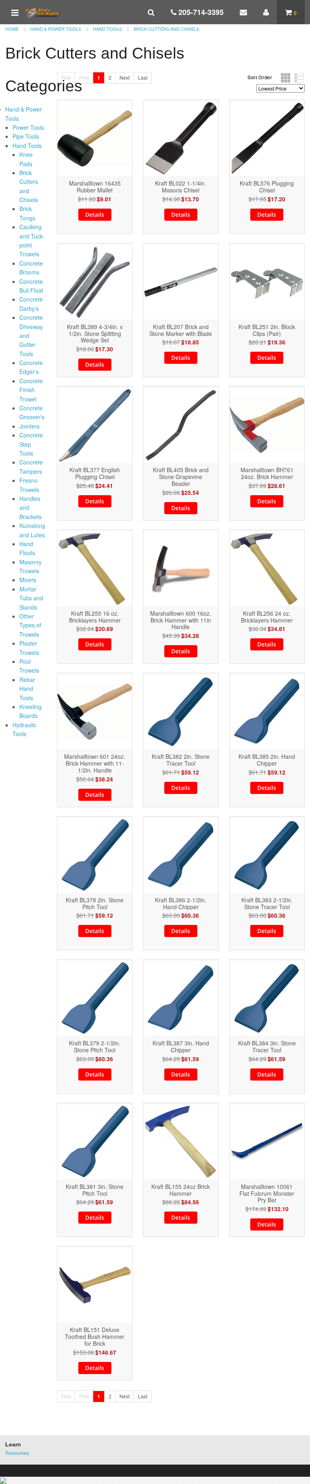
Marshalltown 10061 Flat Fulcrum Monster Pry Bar (266, 1193)
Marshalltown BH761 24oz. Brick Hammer (267, 473)
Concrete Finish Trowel (31, 390)
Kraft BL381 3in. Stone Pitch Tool (95, 1190)
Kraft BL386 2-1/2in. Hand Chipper (180, 903)
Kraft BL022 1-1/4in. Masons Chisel (180, 187)
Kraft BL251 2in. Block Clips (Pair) (267, 330)
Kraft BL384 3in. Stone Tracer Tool (267, 1046)
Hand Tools (27, 145)
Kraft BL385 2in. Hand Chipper (267, 760)
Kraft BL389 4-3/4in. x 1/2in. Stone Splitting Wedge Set (95, 333)
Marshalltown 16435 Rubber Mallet (95, 187)
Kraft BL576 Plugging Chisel (267, 187)
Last (142, 77)
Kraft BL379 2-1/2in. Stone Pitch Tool (94, 1046)
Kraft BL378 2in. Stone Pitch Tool (95, 903)
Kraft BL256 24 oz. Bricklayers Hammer (267, 617)
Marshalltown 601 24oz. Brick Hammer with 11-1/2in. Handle (94, 763)
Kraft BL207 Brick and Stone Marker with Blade (180, 330)
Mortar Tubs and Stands (31, 598)
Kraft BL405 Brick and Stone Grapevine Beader (181, 477)
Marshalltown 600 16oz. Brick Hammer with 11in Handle (180, 620)
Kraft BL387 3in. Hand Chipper (181, 1046)
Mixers (27, 580)
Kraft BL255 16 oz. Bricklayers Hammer (95, 617)
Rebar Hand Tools (27, 689)
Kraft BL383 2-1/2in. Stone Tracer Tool (267, 903)
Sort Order (259, 77)
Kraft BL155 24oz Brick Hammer (180, 1190)
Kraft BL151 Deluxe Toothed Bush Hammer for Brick (94, 1336)
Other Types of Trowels (30, 625)
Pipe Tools (26, 136)
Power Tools (28, 127)
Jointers (29, 426)
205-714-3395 (200, 12)
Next (124, 77)
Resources (17, 1452)
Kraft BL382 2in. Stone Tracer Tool (180, 760)
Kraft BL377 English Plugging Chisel (94, 473)
